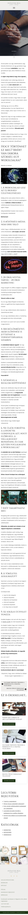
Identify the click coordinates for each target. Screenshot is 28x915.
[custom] (17, 876)
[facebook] (14, 876)
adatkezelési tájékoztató (8, 892)
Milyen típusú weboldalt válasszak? (12, 775)
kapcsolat (4, 885)
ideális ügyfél (6, 622)
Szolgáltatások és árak (7, 880)
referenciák (4, 882)
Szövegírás (7, 832)
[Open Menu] (14, 8)
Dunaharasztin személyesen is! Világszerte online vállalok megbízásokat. (14, 900)
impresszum (4, 895)
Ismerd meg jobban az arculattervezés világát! (12, 718)
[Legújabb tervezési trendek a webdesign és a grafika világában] (14, 736)
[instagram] (11, 876)
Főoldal (3, 889)
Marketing (7, 830)
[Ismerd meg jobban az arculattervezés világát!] (14, 708)
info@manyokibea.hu (6, 906)
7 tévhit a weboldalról (10, 801)
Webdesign (7, 834)
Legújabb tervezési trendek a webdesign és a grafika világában (13, 746)
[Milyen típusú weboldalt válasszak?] (14, 765)
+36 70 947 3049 (5, 904)
